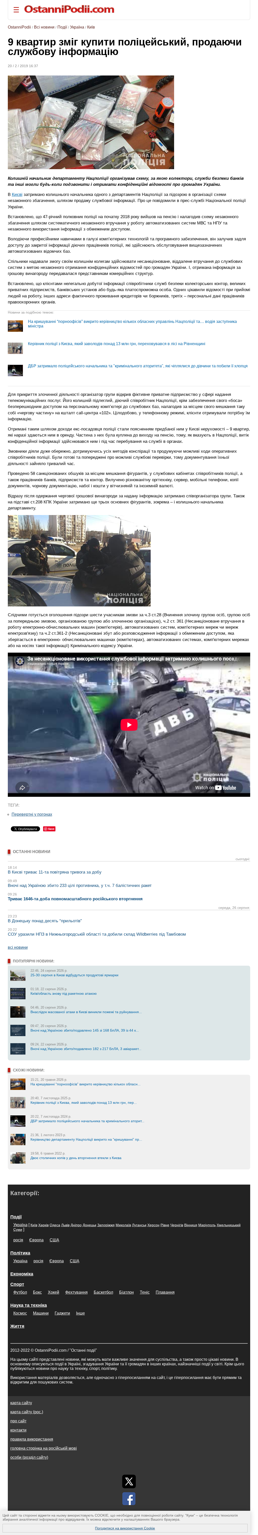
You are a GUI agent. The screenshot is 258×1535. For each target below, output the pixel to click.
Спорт (17, 1284)
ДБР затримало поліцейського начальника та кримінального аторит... (87, 1121)
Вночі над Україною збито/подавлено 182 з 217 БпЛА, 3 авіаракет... (85, 1049)
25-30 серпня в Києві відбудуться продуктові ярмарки (74, 975)
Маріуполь (207, 1225)
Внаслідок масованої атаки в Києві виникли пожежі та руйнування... (86, 1012)
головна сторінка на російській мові (43, 1448)
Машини (41, 1313)
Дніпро (76, 1225)
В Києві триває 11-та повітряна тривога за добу (55, 872)
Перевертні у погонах (32, 814)
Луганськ (139, 1225)
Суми (17, 1229)
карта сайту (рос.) (26, 1412)
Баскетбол (103, 1292)
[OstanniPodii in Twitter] (129, 1481)
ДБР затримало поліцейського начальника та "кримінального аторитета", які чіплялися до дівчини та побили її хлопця (138, 366)
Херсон (153, 1225)
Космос (20, 1313)
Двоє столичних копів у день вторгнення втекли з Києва (75, 1158)
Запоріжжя (106, 1225)
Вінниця (190, 1225)
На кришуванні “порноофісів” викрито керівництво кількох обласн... (85, 1084)
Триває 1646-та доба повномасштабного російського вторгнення (75, 899)
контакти (18, 1430)
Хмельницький (229, 1225)
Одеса (55, 1225)
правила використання (31, 1439)
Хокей (53, 1292)
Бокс (37, 1292)
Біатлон (126, 1292)
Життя (17, 1326)
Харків (43, 1225)
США (54, 1240)
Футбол (20, 1292)
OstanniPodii (19, 27)
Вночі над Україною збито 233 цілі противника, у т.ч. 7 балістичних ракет (80, 885)
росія (18, 1240)
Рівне (164, 1225)
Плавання (165, 1292)
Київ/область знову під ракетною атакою (63, 993)
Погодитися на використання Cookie (125, 1528)
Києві (17, 194)
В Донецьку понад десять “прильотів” (45, 920)
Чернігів (176, 1225)
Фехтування (76, 1292)
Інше (80, 1313)
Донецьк (89, 1225)
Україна (77, 27)
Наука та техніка (28, 1305)
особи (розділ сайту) (29, 1457)
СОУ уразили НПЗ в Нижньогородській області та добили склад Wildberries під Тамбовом (97, 934)
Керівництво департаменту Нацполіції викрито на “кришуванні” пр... (86, 1139)
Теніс (145, 1292)
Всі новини (44, 27)
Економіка (21, 1273)
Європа (36, 1240)
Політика (20, 1253)
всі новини (18, 947)
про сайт (18, 1421)
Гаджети (62, 1313)
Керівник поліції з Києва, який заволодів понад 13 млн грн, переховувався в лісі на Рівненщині (116, 344)
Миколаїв (123, 1225)
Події (62, 27)
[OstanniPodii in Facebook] (129, 1499)
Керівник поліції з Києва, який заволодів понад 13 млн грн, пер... (83, 1103)
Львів (65, 1225)
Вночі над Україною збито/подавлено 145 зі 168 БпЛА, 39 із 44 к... (84, 1030)
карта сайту (21, 1403)
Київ (91, 27)
